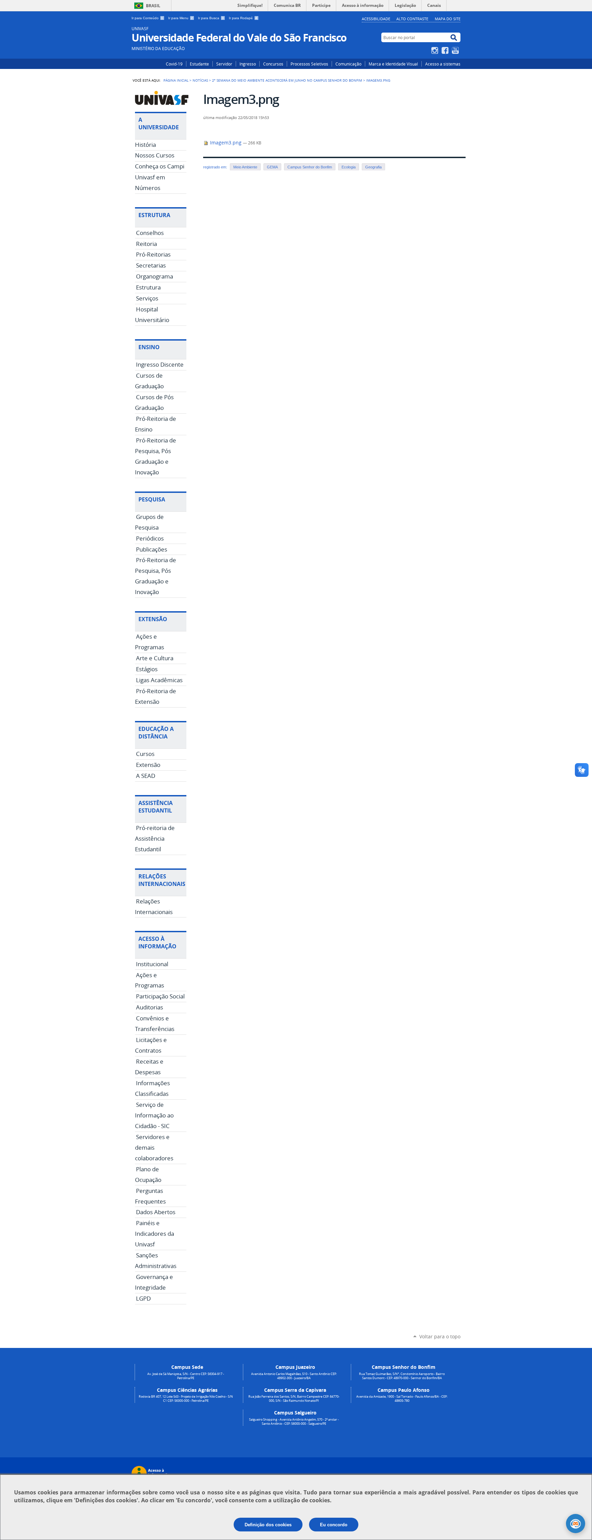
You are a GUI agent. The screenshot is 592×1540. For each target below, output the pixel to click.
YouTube (456, 50)
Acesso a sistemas (442, 64)
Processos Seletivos (309, 64)
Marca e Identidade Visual (393, 64)
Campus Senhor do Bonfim (309, 167)
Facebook (446, 50)
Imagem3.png (226, 143)
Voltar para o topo (439, 1336)
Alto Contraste (412, 18)
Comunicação (348, 64)
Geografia (373, 167)
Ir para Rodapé (243, 18)
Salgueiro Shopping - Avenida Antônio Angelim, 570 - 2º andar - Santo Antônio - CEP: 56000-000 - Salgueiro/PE (294, 1422)
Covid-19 (174, 64)
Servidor (224, 64)
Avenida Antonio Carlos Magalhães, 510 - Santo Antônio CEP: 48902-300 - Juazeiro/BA (294, 1376)
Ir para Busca (211, 18)
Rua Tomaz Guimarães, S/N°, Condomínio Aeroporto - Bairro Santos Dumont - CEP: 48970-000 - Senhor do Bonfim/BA (402, 1376)
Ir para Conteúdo (147, 18)
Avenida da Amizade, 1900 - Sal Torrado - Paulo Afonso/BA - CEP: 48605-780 (401, 1399)
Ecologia (349, 167)
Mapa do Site (447, 18)
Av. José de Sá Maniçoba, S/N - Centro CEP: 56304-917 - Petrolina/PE (185, 1376)
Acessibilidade (376, 18)
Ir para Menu (180, 18)
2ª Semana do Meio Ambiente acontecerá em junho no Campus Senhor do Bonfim (287, 80)
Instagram (435, 50)
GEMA (272, 167)
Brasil (153, 6)
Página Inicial (175, 80)
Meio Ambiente (245, 167)
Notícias (200, 80)
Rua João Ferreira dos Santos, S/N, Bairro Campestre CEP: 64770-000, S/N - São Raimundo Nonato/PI (294, 1399)
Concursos (273, 64)
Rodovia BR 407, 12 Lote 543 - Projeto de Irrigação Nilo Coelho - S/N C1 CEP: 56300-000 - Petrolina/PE (186, 1399)
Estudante (199, 64)
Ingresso (247, 64)
